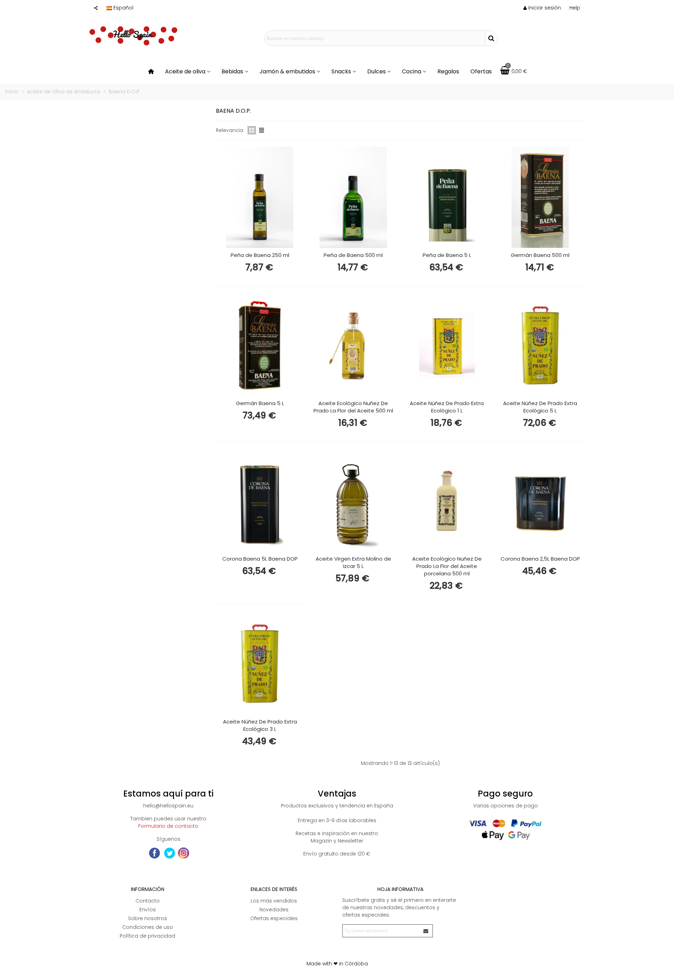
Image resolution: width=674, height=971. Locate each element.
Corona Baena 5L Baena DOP (260, 558)
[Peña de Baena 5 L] (447, 197)
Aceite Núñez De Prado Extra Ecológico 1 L (447, 406)
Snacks (341, 71)
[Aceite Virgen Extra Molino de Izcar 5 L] (353, 500)
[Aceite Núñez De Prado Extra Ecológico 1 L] (447, 345)
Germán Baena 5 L (260, 403)
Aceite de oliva (185, 71)
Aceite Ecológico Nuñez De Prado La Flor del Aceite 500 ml (353, 406)
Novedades (274, 909)
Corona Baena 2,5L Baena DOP (540, 558)
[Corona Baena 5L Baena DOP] (260, 500)
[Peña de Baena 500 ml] (353, 197)
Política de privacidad (147, 935)
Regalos (448, 71)
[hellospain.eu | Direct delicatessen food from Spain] (133, 38)
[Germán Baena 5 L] (260, 345)
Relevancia (229, 130)
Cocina (411, 71)
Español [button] (123, 7)
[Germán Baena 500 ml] (540, 197)
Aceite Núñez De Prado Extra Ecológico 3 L (260, 725)
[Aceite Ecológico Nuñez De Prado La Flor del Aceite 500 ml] (353, 345)
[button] (574, 7)
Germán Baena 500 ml (540, 255)
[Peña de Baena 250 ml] (260, 197)
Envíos (147, 909)
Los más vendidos (274, 900)
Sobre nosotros (147, 918)
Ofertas (481, 71)
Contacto (148, 900)
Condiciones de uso (147, 927)
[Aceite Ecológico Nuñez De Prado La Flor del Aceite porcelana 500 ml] (447, 500)
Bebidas (232, 71)
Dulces (376, 71)
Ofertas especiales (274, 918)
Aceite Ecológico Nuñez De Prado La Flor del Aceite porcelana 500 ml (447, 566)
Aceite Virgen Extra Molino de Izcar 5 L (353, 562)
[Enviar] (426, 931)
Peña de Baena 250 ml (260, 255)
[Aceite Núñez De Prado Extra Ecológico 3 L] (260, 663)
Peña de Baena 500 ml (353, 255)
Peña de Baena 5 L (447, 255)
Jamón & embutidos (287, 71)
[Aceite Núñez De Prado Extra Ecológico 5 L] (540, 345)
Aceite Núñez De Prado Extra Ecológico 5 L (540, 406)
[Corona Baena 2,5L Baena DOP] (540, 500)
